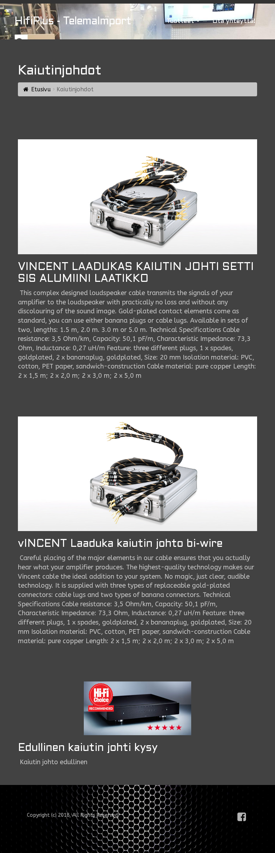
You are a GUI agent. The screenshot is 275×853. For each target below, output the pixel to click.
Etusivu (41, 89)
